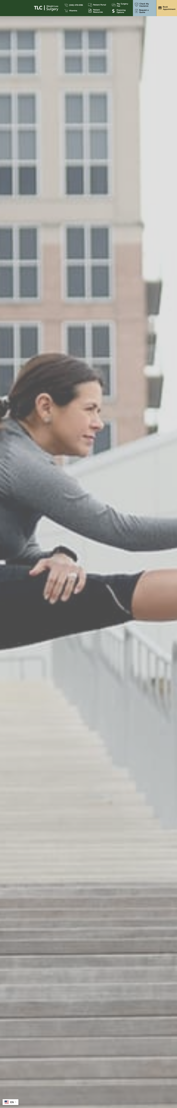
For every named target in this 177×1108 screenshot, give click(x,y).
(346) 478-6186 (76, 5)
